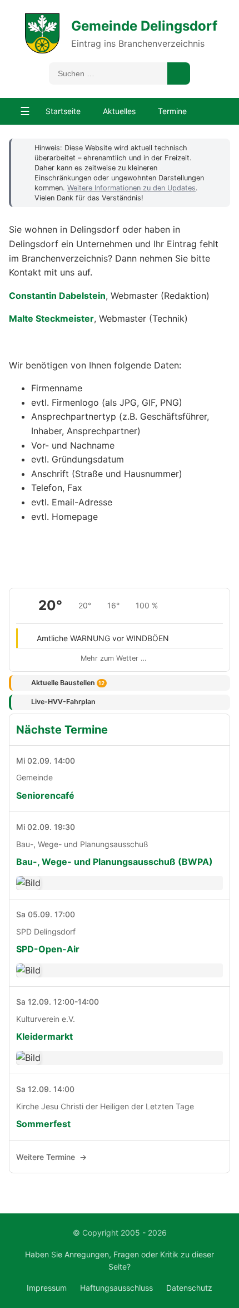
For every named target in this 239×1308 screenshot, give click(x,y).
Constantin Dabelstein (57, 295)
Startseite (63, 111)
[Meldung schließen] (216, 147)
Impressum (47, 1287)
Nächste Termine (62, 729)
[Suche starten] (178, 73)
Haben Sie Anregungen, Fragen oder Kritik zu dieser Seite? (119, 1260)
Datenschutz (189, 1287)
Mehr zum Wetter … (114, 658)
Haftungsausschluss (116, 1287)
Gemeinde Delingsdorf (144, 26)
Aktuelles (119, 111)
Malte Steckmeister (51, 318)
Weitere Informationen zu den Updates (131, 188)
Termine (172, 111)
